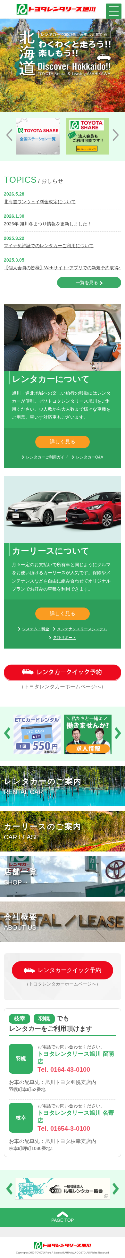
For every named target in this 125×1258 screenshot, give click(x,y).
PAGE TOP (62, 1220)
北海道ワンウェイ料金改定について (40, 201)
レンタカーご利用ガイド (47, 457)
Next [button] (116, 135)
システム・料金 (35, 629)
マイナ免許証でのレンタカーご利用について (49, 245)
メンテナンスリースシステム (82, 629)
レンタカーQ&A (89, 457)
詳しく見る (62, 441)
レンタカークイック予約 (69, 970)
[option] (38, 136)
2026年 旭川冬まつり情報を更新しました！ (48, 223)
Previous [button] (9, 135)
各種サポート (64, 637)
